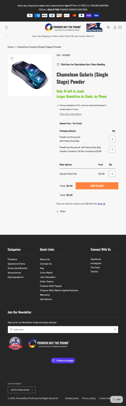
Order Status (47, 281)
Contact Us (46, 263)
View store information (70, 114)
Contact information (108, 398)
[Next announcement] (120, 36)
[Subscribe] (114, 329)
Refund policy (72, 398)
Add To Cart (97, 186)
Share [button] (63, 211)
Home (11, 46)
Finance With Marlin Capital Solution (59, 290)
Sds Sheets (46, 299)
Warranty (45, 294)
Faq (42, 268)
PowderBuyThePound (27, 398)
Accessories (14, 272)
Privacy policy (89, 398)
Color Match (46, 272)
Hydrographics (16, 276)
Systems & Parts (16, 263)
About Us (45, 259)
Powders (12, 259)
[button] (6, 27)
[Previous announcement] (6, 36)
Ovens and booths (18, 268)
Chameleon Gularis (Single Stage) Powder (39, 46)
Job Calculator (48, 276)
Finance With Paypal (51, 285)
